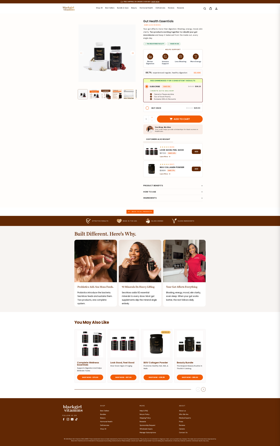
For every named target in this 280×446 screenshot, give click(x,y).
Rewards (180, 8)
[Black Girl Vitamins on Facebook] (63, 419)
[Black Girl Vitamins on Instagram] (68, 419)
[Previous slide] (198, 389)
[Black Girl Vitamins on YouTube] (72, 419)
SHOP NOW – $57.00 (123, 377)
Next (132, 53)
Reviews (171, 8)
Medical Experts (185, 418)
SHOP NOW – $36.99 (157, 377)
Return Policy (144, 414)
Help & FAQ (144, 411)
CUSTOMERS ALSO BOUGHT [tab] (158, 139)
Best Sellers (109, 8)
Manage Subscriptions (148, 433)
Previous (81, 53)
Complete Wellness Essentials (88, 363)
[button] (173, 72)
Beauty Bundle (185, 362)
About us (182, 411)
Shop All (99, 8)
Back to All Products (141, 211)
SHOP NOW (155, 2)
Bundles (103, 414)
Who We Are (183, 414)
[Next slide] (203, 389)
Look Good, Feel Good (122, 362)
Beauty (134, 8)
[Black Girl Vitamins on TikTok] (76, 419)
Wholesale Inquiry (146, 429)
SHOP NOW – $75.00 (90, 377)
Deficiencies (160, 8)
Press (181, 422)
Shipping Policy (145, 418)
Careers (182, 429)
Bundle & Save (123, 8)
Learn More (164, 157)
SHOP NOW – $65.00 (190, 377)
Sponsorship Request (147, 425)
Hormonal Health (146, 8)
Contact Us (183, 433)
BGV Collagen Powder (156, 362)
